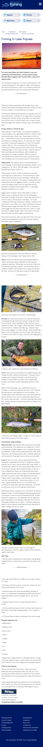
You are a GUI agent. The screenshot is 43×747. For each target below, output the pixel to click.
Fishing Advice (7, 717)
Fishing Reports (7, 722)
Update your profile (30, 730)
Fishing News (6, 727)
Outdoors (26, 720)
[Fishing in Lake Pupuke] (22, 56)
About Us (26, 722)
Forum (4, 725)
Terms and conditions (30, 727)
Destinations (27, 717)
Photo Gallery (6, 730)
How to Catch (6, 720)
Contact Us (27, 725)
